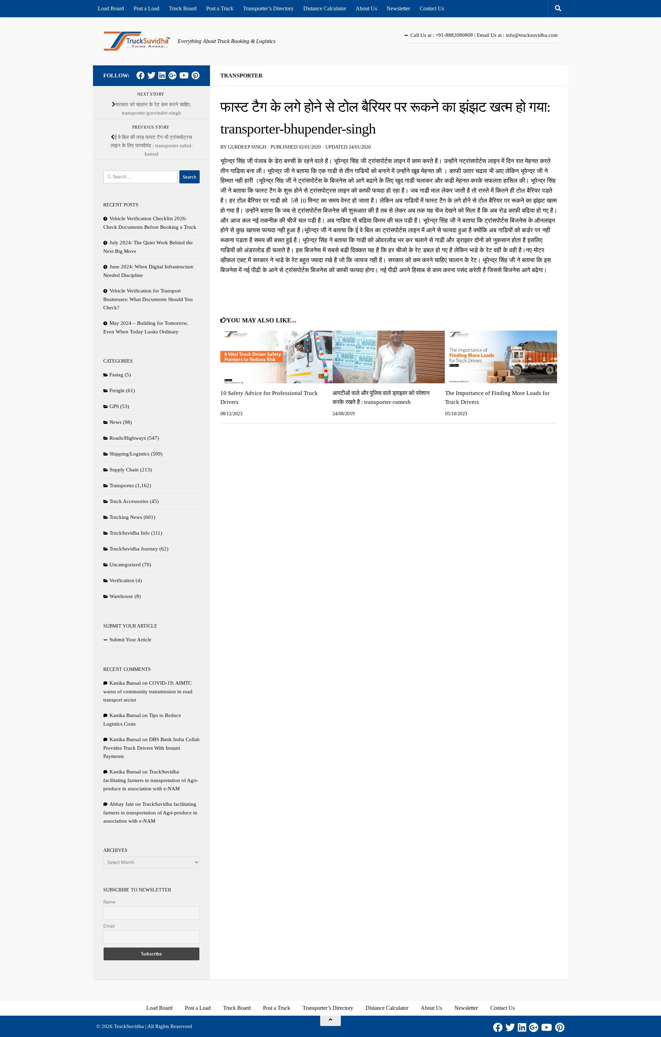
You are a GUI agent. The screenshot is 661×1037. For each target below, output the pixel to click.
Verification (121, 580)
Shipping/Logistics (129, 454)
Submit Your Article (130, 639)
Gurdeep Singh (247, 147)
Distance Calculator (324, 8)
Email (109, 926)
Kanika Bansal (125, 683)
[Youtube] (184, 75)
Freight (117, 390)
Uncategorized (125, 564)
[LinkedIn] (162, 75)
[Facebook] (140, 75)
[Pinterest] (195, 75)
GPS (114, 406)
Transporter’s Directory (268, 8)
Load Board (111, 8)
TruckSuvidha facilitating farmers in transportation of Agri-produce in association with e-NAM (150, 780)
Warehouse (121, 596)
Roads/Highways (127, 438)
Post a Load (146, 8)
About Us (366, 8)
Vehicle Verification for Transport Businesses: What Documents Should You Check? (148, 299)
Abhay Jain (121, 804)
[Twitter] (151, 75)
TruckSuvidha (129, 1026)
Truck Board (183, 8)
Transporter (241, 75)
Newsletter (398, 8)
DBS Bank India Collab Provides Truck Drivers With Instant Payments (151, 748)
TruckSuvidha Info (129, 533)
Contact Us (432, 8)
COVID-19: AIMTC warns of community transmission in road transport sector (147, 691)
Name (109, 902)
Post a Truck (219, 8)
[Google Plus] (172, 75)
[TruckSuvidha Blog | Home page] (137, 41)
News (115, 422)
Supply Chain (124, 469)
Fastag (116, 374)
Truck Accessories (128, 501)
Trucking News (125, 517)
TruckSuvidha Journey (133, 549)
